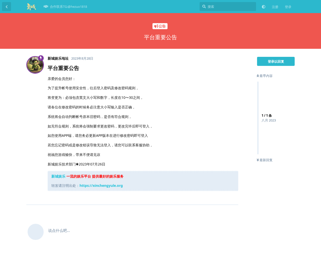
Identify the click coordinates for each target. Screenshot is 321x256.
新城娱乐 (58, 176)
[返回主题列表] (6, 6)
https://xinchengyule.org (101, 185)
